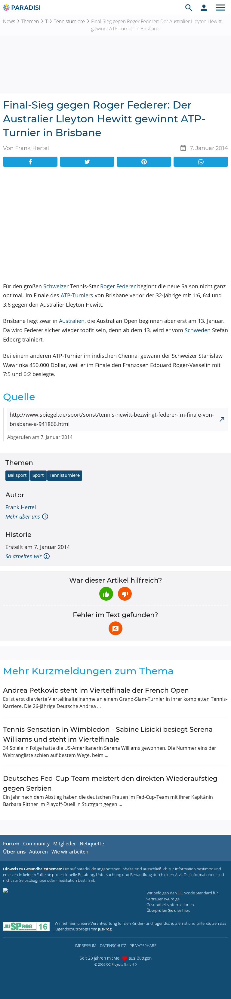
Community (36, 843)
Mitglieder (64, 843)
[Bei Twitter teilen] (87, 162)
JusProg (105, 929)
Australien (72, 320)
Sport (38, 475)
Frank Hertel (20, 507)
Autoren (38, 851)
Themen (30, 21)
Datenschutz (113, 945)
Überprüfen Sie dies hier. (168, 910)
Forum (11, 844)
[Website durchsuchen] (188, 7)
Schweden (198, 330)
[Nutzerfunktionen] (203, 7)
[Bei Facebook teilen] (30, 162)
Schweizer (56, 286)
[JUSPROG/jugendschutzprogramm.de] (26, 926)
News (9, 21)
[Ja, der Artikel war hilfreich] (106, 594)
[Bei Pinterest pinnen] (144, 162)
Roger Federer (118, 286)
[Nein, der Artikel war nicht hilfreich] (125, 594)
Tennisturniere (69, 21)
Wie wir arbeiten (69, 851)
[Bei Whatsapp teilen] (201, 162)
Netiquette (92, 843)
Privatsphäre (143, 945)
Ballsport (17, 475)
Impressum (85, 945)
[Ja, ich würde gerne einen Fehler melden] (115, 628)
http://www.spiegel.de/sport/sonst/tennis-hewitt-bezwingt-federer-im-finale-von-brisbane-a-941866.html (112, 419)
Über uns (14, 852)
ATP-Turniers (77, 295)
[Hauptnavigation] (220, 7)
